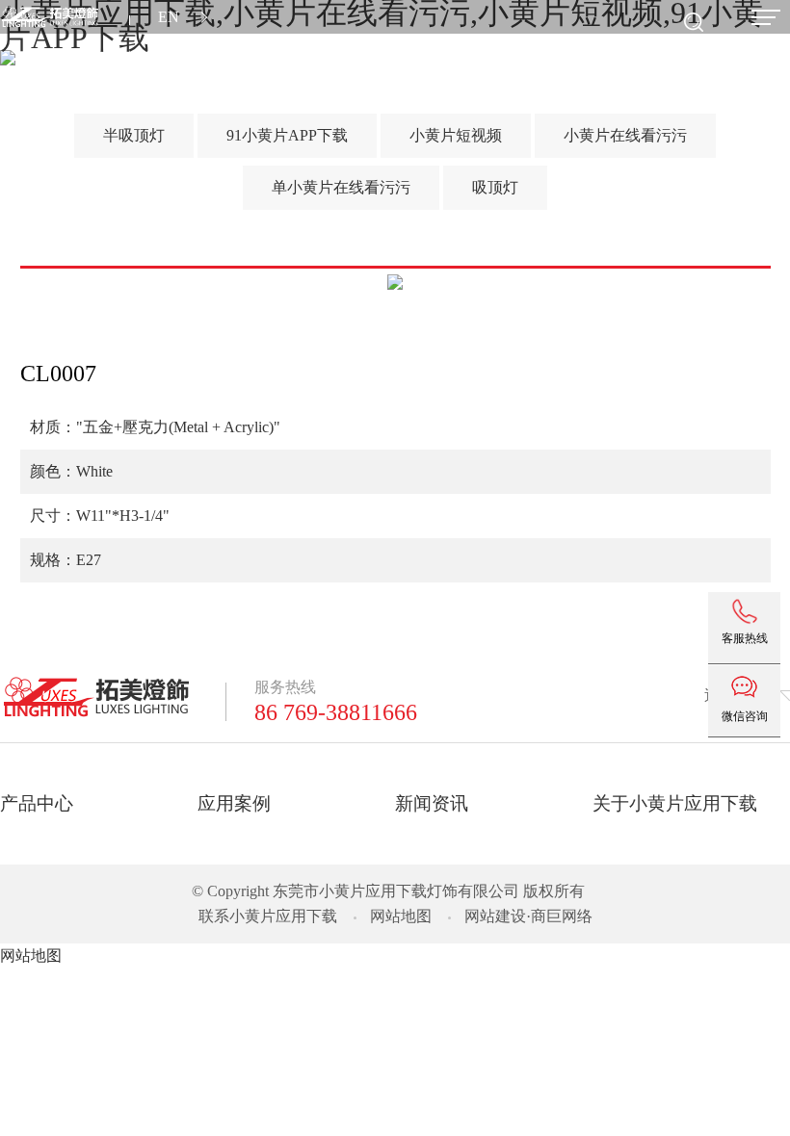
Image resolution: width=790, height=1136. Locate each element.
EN (168, 17)
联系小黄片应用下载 (267, 916)
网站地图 (401, 916)
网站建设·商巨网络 (528, 916)
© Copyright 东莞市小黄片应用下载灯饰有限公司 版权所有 (388, 891)
